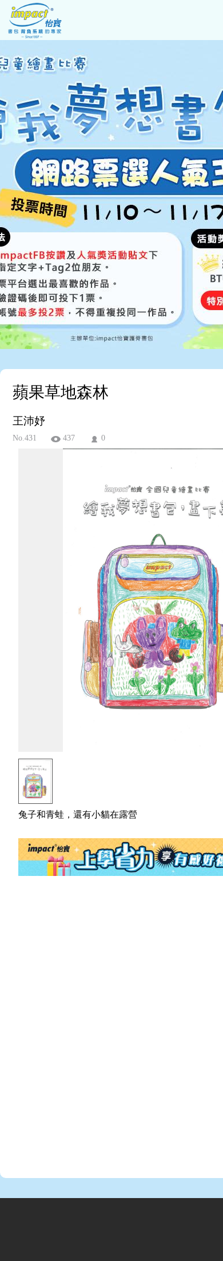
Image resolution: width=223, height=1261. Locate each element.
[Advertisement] (111, 1034)
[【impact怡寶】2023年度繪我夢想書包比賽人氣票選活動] (33, 37)
